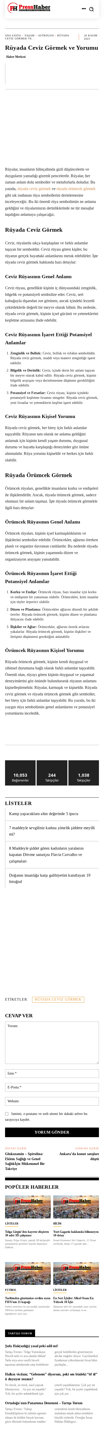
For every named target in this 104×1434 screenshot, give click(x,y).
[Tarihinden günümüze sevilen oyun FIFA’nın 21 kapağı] (28, 1273)
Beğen (20, 762)
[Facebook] (26, 732)
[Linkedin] (61, 732)
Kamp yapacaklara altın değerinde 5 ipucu (43, 814)
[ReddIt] (72, 732)
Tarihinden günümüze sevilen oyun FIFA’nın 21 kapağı (27, 1299)
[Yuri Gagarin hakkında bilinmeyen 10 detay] (76, 1206)
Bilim (57, 1223)
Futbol (10, 1289)
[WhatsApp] (49, 732)
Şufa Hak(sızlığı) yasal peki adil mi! (31, 1346)
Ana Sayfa (13, 35)
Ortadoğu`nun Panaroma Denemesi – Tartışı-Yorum (44, 1403)
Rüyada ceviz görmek (58, 999)
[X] (38, 732)
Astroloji (46, 35)
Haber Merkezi (15, 56)
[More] (93, 73)
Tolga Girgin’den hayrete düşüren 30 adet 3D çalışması (27, 1233)
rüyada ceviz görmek (34, 189)
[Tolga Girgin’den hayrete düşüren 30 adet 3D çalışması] (28, 1206)
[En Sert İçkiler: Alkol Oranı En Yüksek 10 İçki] (76, 1273)
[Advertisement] (52, 945)
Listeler (11, 1223)
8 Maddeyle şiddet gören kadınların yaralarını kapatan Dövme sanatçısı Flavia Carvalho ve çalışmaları (46, 854)
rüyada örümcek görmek (76, 189)
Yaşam (29, 35)
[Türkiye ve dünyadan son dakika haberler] (29, 8)
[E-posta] (84, 732)
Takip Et (52, 762)
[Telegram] (96, 732)
